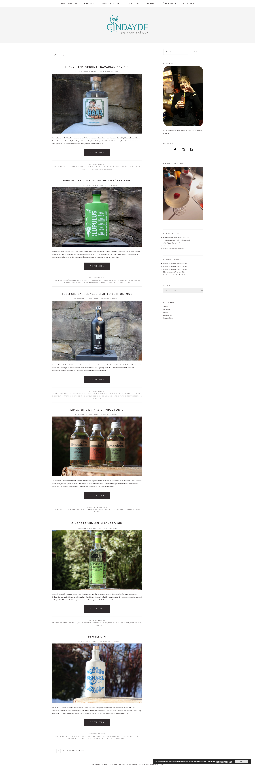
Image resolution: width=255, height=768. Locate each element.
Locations (166, 309)
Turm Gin (97, 398)
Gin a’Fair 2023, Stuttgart (175, 163)
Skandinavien (123, 623)
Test (100, 169)
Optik (129, 736)
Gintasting (119, 166)
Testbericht (108, 169)
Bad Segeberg (75, 393)
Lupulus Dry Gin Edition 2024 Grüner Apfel (97, 180)
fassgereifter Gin (129, 393)
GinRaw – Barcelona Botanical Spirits (176, 237)
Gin (103, 166)
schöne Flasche (85, 738)
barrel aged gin (88, 393)
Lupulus (74, 282)
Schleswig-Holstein (110, 396)
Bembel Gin (97, 637)
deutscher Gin (82, 166)
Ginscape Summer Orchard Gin (96, 523)
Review (128, 166)
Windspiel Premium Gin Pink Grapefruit (176, 240)
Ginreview (110, 166)
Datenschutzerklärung (152, 764)
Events (165, 306)
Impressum (134, 764)
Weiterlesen (97, 153)
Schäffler (103, 282)
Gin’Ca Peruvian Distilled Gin (173, 249)
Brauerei (87, 280)
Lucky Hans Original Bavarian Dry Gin (97, 67)
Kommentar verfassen (109, 72)
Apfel (66, 166)
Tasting (95, 169)
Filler (72, 509)
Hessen (123, 736)
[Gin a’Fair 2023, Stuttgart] (183, 193)
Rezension (136, 166)
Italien (79, 509)
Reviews (101, 164)
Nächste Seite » (76, 750)
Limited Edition (78, 396)
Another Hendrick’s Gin (179, 263)
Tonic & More (101, 507)
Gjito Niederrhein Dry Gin (172, 243)
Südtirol (108, 509)
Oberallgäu (83, 282)
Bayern (72, 166)
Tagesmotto (85, 169)
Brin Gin (166, 246)
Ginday (127, 25)
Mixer (85, 509)
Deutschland (95, 166)
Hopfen (67, 282)
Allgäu (67, 280)
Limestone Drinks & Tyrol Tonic (97, 410)
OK (241, 761)
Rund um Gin (167, 315)
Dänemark (73, 623)
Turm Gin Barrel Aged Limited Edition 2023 (97, 294)
